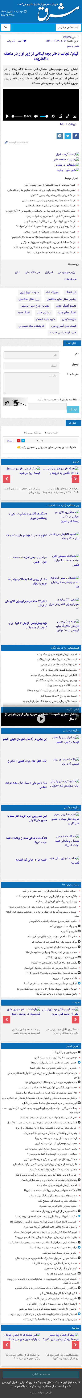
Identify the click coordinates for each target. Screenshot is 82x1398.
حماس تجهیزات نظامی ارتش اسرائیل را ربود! (54, 1063)
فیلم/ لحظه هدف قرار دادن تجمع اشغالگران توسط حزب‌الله (44, 247)
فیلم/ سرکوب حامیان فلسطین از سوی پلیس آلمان (49, 185)
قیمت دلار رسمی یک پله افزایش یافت (57, 660)
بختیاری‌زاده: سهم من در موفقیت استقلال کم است (50, 968)
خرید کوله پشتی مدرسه (63, 332)
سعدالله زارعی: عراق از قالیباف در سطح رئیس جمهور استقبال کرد (43, 1243)
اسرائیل (49, 272)
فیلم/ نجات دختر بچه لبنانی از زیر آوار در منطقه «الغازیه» (41, 56)
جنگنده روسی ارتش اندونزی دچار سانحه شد (54, 1211)
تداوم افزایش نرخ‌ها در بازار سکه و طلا (26, 535)
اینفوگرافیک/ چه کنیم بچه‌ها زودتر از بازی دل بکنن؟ (62, 1357)
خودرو (76, 462)
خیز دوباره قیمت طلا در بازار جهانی (59, 665)
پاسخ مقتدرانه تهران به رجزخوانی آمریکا (56, 994)
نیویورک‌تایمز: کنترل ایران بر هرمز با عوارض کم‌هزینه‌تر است (45, 1232)
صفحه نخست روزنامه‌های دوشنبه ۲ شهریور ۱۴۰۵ (51, 973)
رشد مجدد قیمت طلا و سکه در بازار (59, 670)
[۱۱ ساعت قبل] (60, 1342)
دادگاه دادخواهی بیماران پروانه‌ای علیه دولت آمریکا (26, 840)
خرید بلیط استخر (45, 319)
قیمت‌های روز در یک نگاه (65, 648)
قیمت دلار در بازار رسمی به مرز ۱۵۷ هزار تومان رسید (49, 701)
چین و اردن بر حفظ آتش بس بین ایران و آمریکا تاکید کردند (46, 1175)
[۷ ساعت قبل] (64, 767)
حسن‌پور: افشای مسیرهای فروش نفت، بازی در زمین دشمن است (43, 907)
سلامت (75, 1328)
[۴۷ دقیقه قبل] (41, 718)
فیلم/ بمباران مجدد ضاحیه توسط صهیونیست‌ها (51, 253)
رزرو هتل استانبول (29, 299)
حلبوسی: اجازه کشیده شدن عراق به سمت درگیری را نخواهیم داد (43, 1222)
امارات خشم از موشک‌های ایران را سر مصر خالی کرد (49, 891)
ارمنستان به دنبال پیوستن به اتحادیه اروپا (56, 1138)
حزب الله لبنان (32, 272)
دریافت (68, 124)
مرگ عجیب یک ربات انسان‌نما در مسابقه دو (54, 942)
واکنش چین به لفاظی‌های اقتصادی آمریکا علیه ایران (50, 1227)
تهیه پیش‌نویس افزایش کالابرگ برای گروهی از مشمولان (27, 625)
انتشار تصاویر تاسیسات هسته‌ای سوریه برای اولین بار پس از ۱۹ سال (42, 1123)
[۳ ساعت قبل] (64, 564)
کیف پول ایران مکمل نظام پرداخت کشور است (53, 1068)
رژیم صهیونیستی (66, 272)
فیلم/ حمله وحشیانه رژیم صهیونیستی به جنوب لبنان (48, 201)
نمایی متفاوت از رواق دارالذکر (61, 957)
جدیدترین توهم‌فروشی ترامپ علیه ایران (56, 1144)
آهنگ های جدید (67, 312)
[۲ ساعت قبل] (64, 866)
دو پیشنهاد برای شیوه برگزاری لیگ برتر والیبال (53, 1196)
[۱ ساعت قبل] (64, 520)
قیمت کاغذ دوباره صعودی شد (61, 685)
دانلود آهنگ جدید (66, 306)
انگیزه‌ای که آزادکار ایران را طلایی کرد (58, 1293)
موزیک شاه (52, 292)
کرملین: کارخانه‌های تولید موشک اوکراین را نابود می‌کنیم (48, 1309)
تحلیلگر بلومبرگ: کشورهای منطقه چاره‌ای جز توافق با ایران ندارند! (43, 1314)
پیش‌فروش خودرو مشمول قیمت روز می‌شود (22, 490)
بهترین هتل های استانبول (61, 299)
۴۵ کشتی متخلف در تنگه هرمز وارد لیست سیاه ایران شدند (46, 1093)
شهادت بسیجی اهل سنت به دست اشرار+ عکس (28, 559)
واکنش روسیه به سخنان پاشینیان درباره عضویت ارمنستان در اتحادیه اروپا (39, 1098)
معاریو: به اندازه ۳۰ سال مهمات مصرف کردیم (53, 1170)
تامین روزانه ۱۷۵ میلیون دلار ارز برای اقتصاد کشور (51, 1299)
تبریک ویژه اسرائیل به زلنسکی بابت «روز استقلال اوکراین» (46, 1128)
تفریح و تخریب (69, 931)
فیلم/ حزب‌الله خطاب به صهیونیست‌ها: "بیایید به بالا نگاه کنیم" (43, 237)
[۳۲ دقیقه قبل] (64, 822)
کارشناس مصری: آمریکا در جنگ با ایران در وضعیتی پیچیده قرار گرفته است (43, 914)
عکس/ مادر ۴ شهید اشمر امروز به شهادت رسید (50, 216)
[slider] (17, 116)
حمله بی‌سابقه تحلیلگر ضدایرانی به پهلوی (55, 947)
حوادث (75, 1002)
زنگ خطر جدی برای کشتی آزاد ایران (27, 761)
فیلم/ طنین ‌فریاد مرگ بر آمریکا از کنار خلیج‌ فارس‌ (49, 221)
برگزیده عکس (71, 807)
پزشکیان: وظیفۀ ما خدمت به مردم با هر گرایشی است (49, 1180)
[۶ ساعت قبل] (64, 745)
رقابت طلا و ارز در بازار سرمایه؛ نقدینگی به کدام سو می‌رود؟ (46, 1237)
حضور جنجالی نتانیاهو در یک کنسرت (58, 1206)
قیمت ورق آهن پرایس (63, 326)
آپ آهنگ (71, 292)
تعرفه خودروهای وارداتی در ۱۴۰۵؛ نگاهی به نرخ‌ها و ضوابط (60, 490)
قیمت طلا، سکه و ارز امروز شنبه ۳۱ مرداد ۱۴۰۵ (52, 691)
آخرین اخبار (72, 1046)
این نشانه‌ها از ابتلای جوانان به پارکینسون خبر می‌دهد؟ (23, 1357)
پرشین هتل (43, 312)
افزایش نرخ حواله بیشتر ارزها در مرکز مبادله (54, 675)
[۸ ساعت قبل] (64, 586)
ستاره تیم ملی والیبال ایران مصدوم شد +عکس (26, 785)
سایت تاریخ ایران (29, 292)
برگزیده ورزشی (71, 730)
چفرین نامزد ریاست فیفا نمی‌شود (59, 1253)
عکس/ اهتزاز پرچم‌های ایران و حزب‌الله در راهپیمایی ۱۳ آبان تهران (40, 211)
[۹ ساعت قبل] (64, 608)
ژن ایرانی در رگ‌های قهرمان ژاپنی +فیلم (25, 739)
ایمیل (75, 364)
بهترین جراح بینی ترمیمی (35, 306)
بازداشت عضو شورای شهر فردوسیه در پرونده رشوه (26, 1031)
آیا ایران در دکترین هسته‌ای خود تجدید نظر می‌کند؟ (50, 984)
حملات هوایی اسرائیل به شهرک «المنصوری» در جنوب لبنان (46, 1258)
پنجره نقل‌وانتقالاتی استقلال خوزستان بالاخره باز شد (50, 1133)
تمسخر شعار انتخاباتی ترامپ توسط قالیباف (55, 1263)
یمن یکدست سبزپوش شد (63, 926)
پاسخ (9, 441)
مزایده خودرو (69, 319)
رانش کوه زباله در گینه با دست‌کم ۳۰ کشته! (54, 963)
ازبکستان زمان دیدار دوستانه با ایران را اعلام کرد (52, 1304)
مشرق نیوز (49, 10)
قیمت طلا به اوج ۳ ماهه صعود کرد (59, 696)
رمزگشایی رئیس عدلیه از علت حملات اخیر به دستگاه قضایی (46, 1288)
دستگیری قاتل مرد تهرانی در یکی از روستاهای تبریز (27, 516)
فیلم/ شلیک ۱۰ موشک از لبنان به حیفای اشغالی (50, 206)
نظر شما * (72, 374)
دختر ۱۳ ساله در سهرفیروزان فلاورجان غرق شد (26, 603)
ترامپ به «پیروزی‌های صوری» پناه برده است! (53, 1248)
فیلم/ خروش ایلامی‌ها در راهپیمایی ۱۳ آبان (52, 195)
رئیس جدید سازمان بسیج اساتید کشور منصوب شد (51, 1149)
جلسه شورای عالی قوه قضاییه (31, 859)
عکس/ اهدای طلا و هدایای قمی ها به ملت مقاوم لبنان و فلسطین (41, 190)
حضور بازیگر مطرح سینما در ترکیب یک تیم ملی (53, 921)
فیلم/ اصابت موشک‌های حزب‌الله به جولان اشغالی (49, 232)
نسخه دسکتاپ (41, 1374)
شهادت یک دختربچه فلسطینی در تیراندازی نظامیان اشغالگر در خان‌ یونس (44, 1075)
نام (76, 353)
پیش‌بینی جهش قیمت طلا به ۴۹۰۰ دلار (56, 680)
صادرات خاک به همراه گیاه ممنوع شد (57, 1201)
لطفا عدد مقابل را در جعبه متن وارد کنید (58, 400)
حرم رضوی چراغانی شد (65, 1052)
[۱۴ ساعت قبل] (22, 1342)
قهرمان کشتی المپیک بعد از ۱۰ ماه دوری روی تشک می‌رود (47, 989)
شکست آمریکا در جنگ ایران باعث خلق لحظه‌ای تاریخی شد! (46, 1217)
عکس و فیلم (66, 27)
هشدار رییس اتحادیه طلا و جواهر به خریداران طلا (27, 581)
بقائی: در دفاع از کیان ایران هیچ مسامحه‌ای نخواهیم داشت (46, 896)
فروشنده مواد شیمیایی (31, 326)
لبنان (17, 272)
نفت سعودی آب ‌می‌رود (65, 978)
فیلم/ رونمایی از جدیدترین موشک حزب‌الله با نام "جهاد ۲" (45, 227)
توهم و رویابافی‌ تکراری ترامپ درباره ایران (55, 1058)
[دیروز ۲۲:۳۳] (64, 629)
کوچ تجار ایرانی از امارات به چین (60, 1268)
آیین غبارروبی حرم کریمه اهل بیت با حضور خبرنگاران (27, 818)
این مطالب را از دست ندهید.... (62, 505)
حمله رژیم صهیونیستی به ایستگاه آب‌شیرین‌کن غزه (51, 1082)
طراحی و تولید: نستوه (41, 1393)
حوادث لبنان (71, 279)
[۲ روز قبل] (60, 475)
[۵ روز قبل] (22, 475)
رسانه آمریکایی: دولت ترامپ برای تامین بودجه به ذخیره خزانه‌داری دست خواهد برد (41, 1110)
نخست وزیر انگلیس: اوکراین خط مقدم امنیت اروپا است (48, 1088)
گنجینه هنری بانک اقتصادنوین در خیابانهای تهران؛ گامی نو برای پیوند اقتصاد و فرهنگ (43, 1281)
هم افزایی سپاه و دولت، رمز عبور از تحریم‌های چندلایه (48, 1118)
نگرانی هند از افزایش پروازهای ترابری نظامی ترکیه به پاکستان (45, 1164)
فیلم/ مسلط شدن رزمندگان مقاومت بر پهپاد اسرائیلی (48, 242)
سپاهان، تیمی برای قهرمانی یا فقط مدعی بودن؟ (52, 1154)
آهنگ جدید (23, 312)
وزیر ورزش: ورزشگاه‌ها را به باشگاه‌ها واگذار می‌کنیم (50, 1319)
